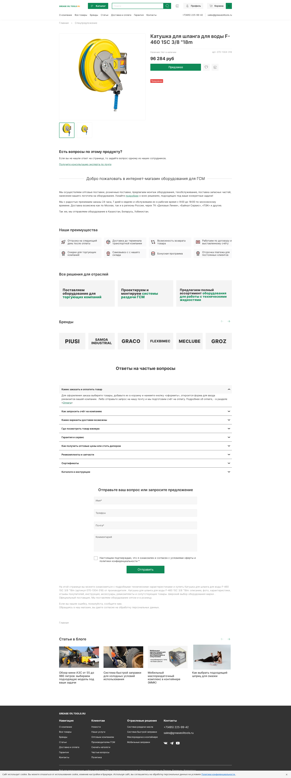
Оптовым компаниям (102, 737)
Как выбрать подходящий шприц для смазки (209, 674)
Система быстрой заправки (142, 732)
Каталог (101, 5)
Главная (64, 22)
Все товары (81, 15)
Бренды (94, 15)
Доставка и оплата (121, 15)
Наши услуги (98, 732)
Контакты (151, 15)
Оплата (67, 402)
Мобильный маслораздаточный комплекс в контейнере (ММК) (164, 677)
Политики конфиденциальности (218, 774)
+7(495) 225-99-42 (192, 15)
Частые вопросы (100, 752)
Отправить (146, 569)
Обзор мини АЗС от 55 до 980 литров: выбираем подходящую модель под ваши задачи (76, 677)
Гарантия (139, 15)
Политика (96, 757)
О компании (65, 15)
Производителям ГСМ (103, 742)
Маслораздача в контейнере (142, 737)
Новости (96, 727)
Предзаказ (176, 67)
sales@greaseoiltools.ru (220, 15)
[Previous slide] (64, 76)
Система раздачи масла (140, 727)
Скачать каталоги (100, 747)
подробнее (132, 195)
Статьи (104, 15)
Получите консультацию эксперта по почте (85, 164)
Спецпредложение (86, 22)
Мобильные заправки (138, 742)
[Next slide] (140, 76)
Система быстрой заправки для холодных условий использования (122, 676)
